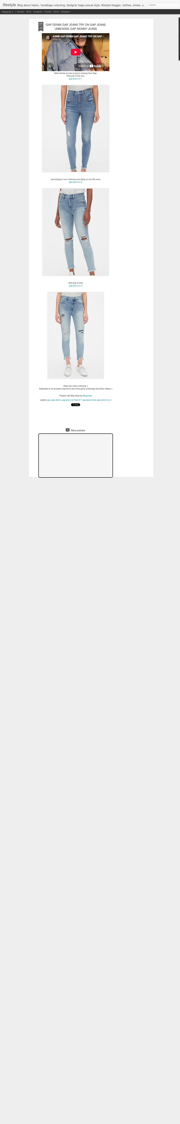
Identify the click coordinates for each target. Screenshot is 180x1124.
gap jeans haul (89, 399)
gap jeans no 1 (75, 78)
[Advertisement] (128, 66)
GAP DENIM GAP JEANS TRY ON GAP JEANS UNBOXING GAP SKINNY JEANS (76, 26)
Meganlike (87, 395)
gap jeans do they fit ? (72, 399)
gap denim (56, 399)
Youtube (20, 11)
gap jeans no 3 (75, 285)
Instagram (37, 11)
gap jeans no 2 (75, 181)
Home (28, 11)
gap (48, 399)
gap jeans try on (104, 399)
